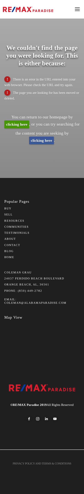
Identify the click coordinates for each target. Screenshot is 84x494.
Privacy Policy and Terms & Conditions (42, 463)
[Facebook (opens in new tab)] (29, 418)
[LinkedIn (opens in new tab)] (46, 418)
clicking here (16, 124)
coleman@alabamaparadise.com (35, 302)
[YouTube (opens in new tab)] (54, 418)
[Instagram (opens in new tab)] (37, 418)
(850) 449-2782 (30, 290)
